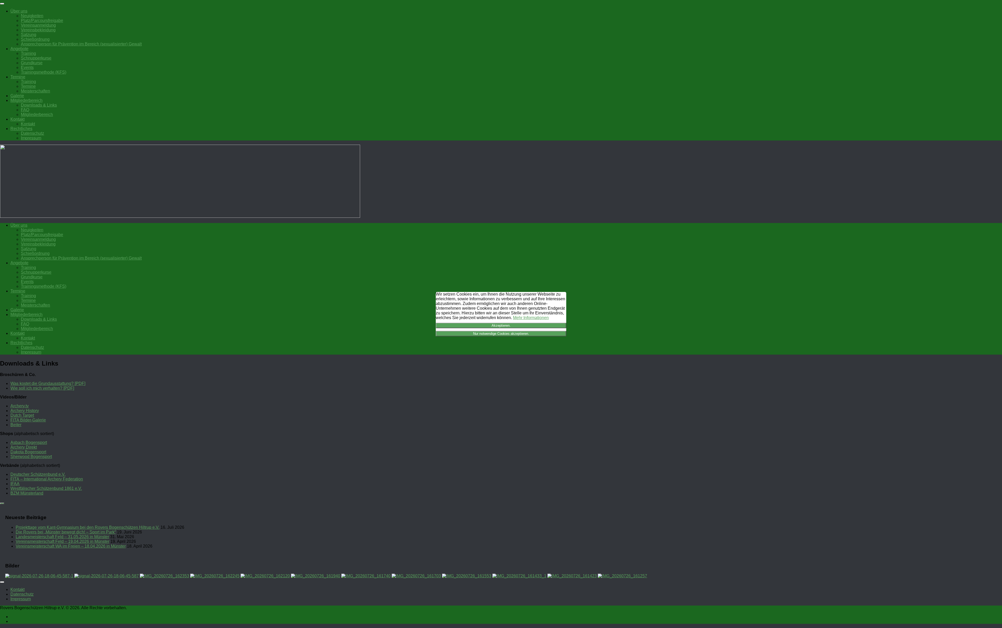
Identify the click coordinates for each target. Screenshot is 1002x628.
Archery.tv (19, 406)
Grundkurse (32, 63)
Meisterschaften (35, 91)
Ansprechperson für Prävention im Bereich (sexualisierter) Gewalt (81, 44)
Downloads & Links (39, 105)
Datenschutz (32, 133)
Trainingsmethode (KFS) (43, 72)
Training (28, 53)
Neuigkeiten (32, 16)
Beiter (15, 424)
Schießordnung (35, 39)
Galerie (17, 95)
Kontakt (17, 119)
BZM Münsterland (26, 493)
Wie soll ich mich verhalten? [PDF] (42, 388)
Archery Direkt (23, 447)
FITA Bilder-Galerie (28, 420)
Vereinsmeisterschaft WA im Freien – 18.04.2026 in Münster (71, 546)
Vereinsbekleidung (38, 30)
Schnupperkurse (36, 58)
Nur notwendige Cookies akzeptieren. (501, 334)
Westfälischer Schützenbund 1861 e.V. (46, 488)
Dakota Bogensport (28, 452)
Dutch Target (22, 415)
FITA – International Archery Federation (46, 479)
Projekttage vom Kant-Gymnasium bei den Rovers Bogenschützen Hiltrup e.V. (87, 527)
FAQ (25, 110)
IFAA (15, 484)
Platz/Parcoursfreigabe (42, 20)
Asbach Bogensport (28, 442)
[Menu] (2, 3)
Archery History (24, 410)
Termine (17, 77)
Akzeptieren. (501, 325)
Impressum (31, 138)
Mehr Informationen (531, 317)
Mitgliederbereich (26, 100)
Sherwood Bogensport (31, 456)
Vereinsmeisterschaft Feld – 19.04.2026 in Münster (62, 541)
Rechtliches (21, 128)
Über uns (18, 11)
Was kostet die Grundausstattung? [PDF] (47, 383)
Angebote (19, 48)
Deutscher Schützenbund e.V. (37, 474)
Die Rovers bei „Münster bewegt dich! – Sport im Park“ (66, 532)
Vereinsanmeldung (38, 25)
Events (27, 67)
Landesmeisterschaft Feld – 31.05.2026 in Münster (62, 537)
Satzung (28, 34)
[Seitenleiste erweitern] (2, 503)
